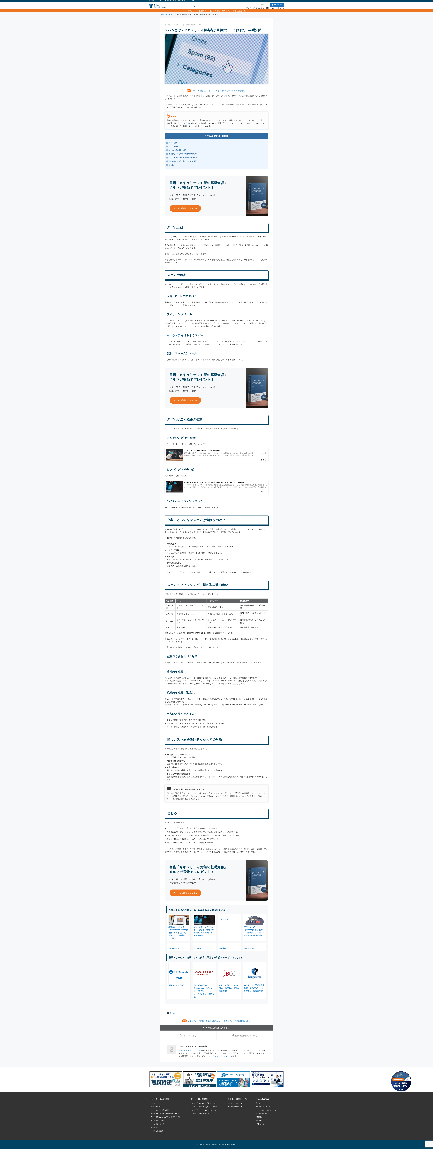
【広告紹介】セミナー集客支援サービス (203, 1110)
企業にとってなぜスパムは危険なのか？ (182, 154)
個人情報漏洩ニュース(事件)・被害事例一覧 (165, 1117)
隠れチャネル (249, 948)
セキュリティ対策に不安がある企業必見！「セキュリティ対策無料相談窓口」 (219, 1021)
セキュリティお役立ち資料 (160, 1110)
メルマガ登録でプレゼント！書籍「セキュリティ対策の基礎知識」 (220, 11)
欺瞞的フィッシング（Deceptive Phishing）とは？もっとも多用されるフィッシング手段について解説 (178, 932)
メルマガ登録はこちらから (185, 208)
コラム (282, 8)
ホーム (153, 1103)
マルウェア (174, 335)
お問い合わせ (260, 1124)
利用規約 (259, 1117)
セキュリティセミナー (158, 1124)
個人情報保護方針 (261, 1113)
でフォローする (190, 1036)
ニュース (274, 8)
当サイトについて (261, 1103)
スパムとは (172, 143)
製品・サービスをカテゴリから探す (257, 8)
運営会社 (259, 1120)
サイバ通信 (154, 1127)
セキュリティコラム (157, 1120)
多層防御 (222, 948)
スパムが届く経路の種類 (176, 150)
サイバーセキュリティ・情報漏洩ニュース (165, 1113)
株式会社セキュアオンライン (190, 1050)
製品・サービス (156, 1107)
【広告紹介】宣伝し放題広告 (199, 1113)
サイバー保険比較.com (235, 1107)
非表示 (225, 136)
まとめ (170, 165)
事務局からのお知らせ (263, 1107)
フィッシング (224, 919)
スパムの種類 (172, 146)
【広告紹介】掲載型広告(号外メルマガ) (203, 1103)
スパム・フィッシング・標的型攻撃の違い (183, 157)
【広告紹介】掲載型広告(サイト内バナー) (203, 1107)
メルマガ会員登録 (157, 1131)
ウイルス (186, 123)
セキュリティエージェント (218, 1056)
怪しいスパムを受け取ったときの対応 (181, 161)
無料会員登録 (278, 5)
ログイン (264, 5)
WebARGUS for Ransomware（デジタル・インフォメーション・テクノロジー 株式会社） (204, 991)
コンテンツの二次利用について (266, 1110)
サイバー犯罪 (173, 948)
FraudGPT (198, 948)
